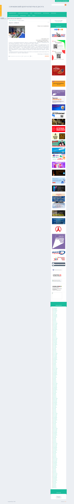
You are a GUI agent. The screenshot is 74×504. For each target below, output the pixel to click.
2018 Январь (55, 358)
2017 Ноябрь (55, 355)
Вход (61, 21)
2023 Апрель (55, 437)
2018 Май (54, 363)
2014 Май (54, 313)
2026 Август (55, 487)
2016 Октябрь (55, 339)
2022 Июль (54, 426)
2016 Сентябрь (55, 338)
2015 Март (54, 318)
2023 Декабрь (55, 447)
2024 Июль (54, 456)
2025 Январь (55, 463)
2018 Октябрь (55, 369)
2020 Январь (55, 388)
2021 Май (54, 408)
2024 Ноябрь (55, 461)
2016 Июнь (54, 334)
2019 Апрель (55, 377)
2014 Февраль (55, 310)
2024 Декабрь (55, 462)
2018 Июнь (54, 364)
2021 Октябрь (55, 414)
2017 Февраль (55, 344)
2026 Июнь (54, 485)
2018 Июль (54, 365)
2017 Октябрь (55, 354)
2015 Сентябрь (55, 323)
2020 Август (55, 397)
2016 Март (54, 330)
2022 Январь (55, 418)
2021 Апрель (55, 407)
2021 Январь (55, 403)
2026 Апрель (55, 482)
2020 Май (54, 393)
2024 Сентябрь (55, 458)
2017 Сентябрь (55, 353)
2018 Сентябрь (55, 368)
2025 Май (54, 468)
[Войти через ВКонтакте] (57, 29)
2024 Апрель (55, 452)
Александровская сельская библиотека (15, 56)
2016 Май (54, 333)
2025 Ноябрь (55, 476)
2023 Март (54, 436)
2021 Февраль (55, 404)
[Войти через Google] (60, 29)
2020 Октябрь (55, 399)
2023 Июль (54, 441)
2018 (12, 20)
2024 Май (54, 453)
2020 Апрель (55, 392)
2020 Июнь (54, 394)
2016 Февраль (55, 329)
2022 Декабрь (55, 432)
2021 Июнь (54, 409)
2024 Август (55, 457)
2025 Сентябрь (55, 473)
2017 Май (54, 348)
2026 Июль (54, 486)
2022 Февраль (55, 419)
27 (17, 20)
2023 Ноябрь (55, 446)
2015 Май (54, 319)
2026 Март (54, 481)
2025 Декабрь (55, 477)
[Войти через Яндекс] (58, 29)
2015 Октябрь (55, 324)
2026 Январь (55, 478)
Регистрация (57, 21)
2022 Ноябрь (55, 431)
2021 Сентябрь (55, 413)
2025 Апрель (55, 467)
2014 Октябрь (55, 314)
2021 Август (55, 412)
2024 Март (54, 451)
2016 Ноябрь (55, 340)
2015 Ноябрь (55, 325)
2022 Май (54, 423)
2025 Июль (54, 471)
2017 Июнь (54, 349)
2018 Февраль (55, 359)
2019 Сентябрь (55, 383)
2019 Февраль (55, 374)
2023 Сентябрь (55, 443)
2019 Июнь (54, 379)
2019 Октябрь (55, 384)
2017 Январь (55, 343)
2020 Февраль (55, 389)
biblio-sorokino (27, 56)
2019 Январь (55, 373)
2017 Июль (54, 350)
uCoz (65, 501)
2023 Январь (55, 433)
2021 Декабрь (55, 417)
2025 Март (54, 466)
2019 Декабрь (55, 387)
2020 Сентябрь (55, 398)
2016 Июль (54, 335)
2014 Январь (55, 309)
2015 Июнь (54, 320)
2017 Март (54, 345)
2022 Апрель (55, 422)
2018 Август (55, 367)
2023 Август (55, 442)
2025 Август (55, 472)
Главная (10, 20)
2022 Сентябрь (55, 428)
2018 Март (54, 360)
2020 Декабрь (55, 402)
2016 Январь (55, 328)
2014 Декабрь (55, 315)
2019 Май (54, 378)
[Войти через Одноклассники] (62, 29)
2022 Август (55, 427)
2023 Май (54, 438)
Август (15, 20)
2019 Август (55, 382)
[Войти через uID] (55, 29)
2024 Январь (55, 448)
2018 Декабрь (55, 372)
